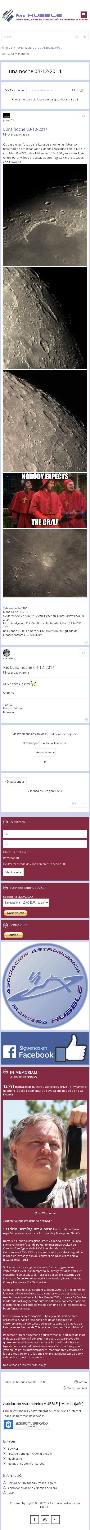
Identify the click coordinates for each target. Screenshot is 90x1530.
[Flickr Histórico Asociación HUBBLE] (55, 1519)
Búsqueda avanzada (81, 90)
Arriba (83, 1381)
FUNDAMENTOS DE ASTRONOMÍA (38, 47)
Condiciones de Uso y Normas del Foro (32, 1488)
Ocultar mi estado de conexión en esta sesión (32, 864)
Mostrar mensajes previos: (30, 734)
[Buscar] (77, 37)
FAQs (11, 1493)
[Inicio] (45, 15)
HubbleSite (15, 1458)
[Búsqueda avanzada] (84, 37)
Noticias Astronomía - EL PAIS (26, 1463)
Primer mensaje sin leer (27, 99)
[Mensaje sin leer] (5, 134)
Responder (17, 90)
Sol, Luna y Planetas (15, 53)
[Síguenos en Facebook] (34, 1519)
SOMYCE (13, 1448)
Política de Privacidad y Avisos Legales (32, 1483)
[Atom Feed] (45, 1519)
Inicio (9, 47)
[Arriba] (86, 642)
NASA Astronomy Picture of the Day (30, 1453)
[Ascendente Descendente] (45, 752)
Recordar (9, 858)
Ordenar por (31, 743)
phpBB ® (31, 1503)
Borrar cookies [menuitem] (77, 1388)
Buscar (73, 90)
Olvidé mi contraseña (16, 852)
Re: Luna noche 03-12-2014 (29, 667)
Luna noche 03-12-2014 (33, 71)
